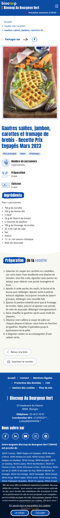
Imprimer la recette (22, 361)
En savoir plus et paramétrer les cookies (29, 505)
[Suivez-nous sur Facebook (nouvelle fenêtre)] (5, 436)
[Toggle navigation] (56, 7)
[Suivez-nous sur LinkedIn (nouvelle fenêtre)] (15, 436)
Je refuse (19, 513)
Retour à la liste (19, 352)
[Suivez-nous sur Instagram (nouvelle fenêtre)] (35, 436)
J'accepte (40, 513)
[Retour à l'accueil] (9, 3)
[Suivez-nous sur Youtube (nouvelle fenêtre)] (25, 436)
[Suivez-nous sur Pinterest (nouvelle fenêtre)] (45, 436)
